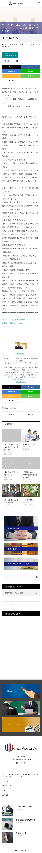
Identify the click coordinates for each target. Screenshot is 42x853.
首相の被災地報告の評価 (25, 820)
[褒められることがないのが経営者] (11, 490)
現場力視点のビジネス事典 (14, 593)
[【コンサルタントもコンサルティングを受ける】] (11, 435)
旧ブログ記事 (8, 56)
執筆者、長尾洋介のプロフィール (15, 323)
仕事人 (6, 507)
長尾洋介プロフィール (21, 379)
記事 (14, 56)
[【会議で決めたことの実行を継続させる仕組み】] (30, 463)
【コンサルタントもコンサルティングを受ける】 (11, 447)
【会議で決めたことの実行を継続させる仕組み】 (30, 474)
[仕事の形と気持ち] (30, 435)
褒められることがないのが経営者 (11, 501)
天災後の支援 (21, 833)
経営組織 (26, 449)
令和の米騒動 (28, 500)
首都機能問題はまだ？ (25, 806)
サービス (5, 781)
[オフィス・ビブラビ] (15, 3)
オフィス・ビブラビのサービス (14, 320)
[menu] (39, 3)
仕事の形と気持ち (29, 444)
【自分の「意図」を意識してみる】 (11, 473)
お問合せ (5, 795)
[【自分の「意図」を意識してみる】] (11, 463)
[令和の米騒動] (30, 490)
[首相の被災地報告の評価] (7, 824)
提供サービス (21, 382)
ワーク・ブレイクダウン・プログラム (10, 775)
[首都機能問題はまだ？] (7, 810)
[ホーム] (3, 44)
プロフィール (7, 786)
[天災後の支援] (7, 837)
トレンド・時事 (28, 504)
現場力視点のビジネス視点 (29, 775)
